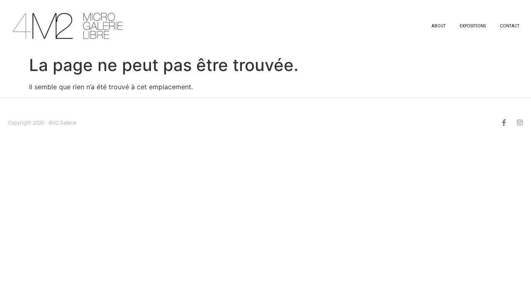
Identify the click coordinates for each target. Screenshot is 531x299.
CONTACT (509, 26)
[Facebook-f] (504, 122)
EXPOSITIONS (473, 26)
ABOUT (438, 26)
